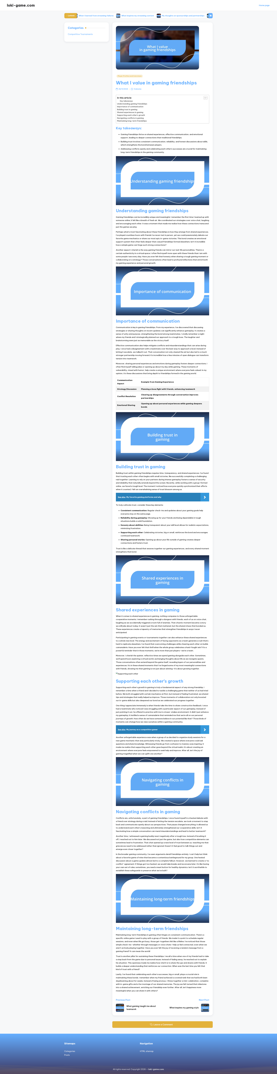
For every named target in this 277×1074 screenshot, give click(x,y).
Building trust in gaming (127, 109)
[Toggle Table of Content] (204, 98)
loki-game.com (21, 5)
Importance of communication (130, 107)
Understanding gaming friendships (132, 104)
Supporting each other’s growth (131, 115)
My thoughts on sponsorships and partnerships (143, 16)
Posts (67, 1055)
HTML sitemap (147, 1051)
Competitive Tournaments (80, 34)
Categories (69, 1051)
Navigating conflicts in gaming (130, 118)
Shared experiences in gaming (130, 112)
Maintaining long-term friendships (132, 121)
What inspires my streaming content (98, 16)
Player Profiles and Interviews (130, 76)
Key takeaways (126, 101)
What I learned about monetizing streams (191, 16)
